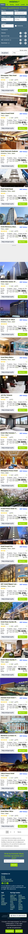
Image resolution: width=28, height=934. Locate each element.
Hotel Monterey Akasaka (9, 227)
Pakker (3, 4)
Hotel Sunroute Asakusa (9, 151)
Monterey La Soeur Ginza (10, 735)
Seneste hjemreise (19, 17)
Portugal (12, 906)
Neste (19, 832)
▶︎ (26, 64)
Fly (7, 4)
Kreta (11, 901)
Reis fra (3, 10)
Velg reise (22, 90)
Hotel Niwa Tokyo (7, 811)
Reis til (16, 10)
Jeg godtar (9, 931)
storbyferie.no (17, 918)
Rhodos (20, 901)
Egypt (11, 909)
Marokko (20, 907)
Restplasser (4, 903)
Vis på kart (5, 53)
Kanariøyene (21, 896)
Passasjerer (4, 29)
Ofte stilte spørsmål (6, 879)
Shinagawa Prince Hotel (9, 470)
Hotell (17, 4)
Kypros (12, 904)
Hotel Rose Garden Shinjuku (10, 622)
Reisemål (3, 904)
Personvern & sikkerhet (7, 881)
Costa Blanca (21, 898)
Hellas (19, 899)
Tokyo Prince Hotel (7, 773)
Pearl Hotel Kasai (7, 189)
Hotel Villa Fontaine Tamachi (11, 433)
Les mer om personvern (14, 927)
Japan (7, 77)
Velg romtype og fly (8, 90)
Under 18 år (13, 895)
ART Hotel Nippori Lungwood (11, 584)
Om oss (3, 876)
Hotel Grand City (7, 546)
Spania (20, 895)
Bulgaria (20, 906)
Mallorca (12, 896)
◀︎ (1, 64)
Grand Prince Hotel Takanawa (11, 508)
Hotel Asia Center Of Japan (10, 282)
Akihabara (3, 153)
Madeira (20, 909)
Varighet (3, 23)
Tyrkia (11, 903)
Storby (12, 4)
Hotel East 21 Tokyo (8, 319)
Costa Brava (13, 898)
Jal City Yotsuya (6, 395)
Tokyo (2, 77)
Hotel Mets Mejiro (7, 357)
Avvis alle (19, 931)
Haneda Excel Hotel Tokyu (10, 697)
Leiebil (23, 4)
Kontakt (3, 877)
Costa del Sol (13, 899)
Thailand (12, 907)
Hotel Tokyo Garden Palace (10, 660)
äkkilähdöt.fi (4, 916)
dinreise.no (10, 918)
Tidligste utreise (6, 17)
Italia (19, 903)
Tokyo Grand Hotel (7, 113)
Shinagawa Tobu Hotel (8, 75)
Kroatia (20, 904)
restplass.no (5, 915)
